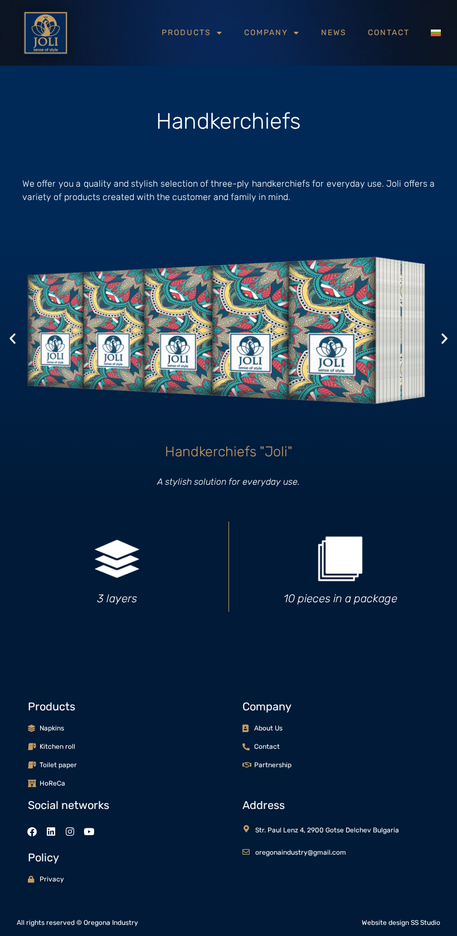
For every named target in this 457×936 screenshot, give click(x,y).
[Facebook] (31, 831)
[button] (13, 338)
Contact (389, 32)
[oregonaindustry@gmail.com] (246, 852)
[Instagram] (69, 831)
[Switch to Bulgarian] (435, 32)
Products (186, 32)
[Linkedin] (50, 831)
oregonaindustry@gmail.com (300, 852)
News (334, 32)
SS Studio (425, 923)
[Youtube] (88, 831)
